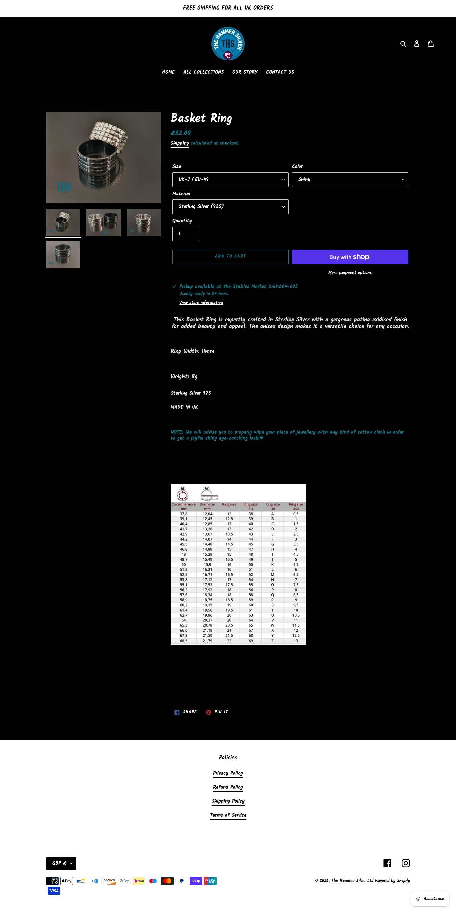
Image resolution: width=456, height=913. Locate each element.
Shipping (180, 143)
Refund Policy (228, 787)
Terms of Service (228, 815)
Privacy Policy (228, 773)
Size (176, 167)
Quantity (182, 221)
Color (297, 167)
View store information (201, 303)
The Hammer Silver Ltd (353, 881)
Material (181, 194)
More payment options (350, 273)
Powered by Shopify (392, 881)
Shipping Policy (228, 801)
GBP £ (59, 863)
